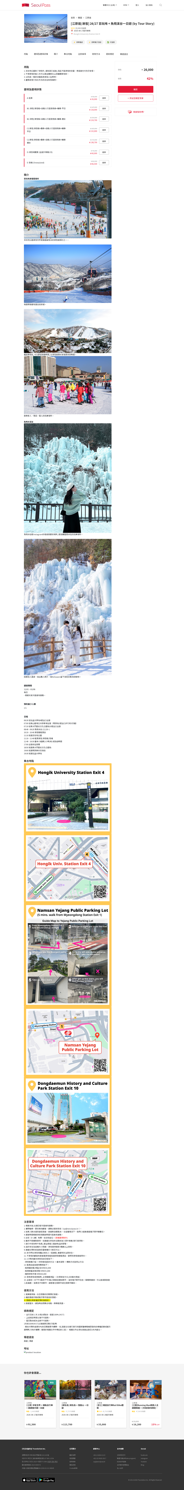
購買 (136, 89)
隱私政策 (72, 1465)
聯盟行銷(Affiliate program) (126, 1458)
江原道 (88, 17)
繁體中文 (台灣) (109, 5)
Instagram (144, 1458)
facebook (144, 1455)
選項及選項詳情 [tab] (41, 54)
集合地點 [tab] (68, 54)
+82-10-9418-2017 (99, 1458)
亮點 (26, 54)
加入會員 (149, 5)
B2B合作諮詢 (121, 1461)
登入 (137, 5)
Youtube (144, 1461)
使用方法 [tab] (96, 54)
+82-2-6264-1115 (99, 1455)
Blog (142, 1465)
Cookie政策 (73, 1468)
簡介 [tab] (56, 54)
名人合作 (120, 1468)
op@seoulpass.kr (99, 1461)
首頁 (73, 17)
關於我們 (72, 1455)
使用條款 (72, 1461)
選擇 (104, 98)
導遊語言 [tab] (124, 54)
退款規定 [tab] (110, 54)
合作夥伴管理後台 (123, 1465)
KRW (125, 5)
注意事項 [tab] (82, 54)
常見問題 (72, 1458)
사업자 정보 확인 (52, 1461)
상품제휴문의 (121, 1455)
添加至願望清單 (136, 98)
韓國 (80, 17)
